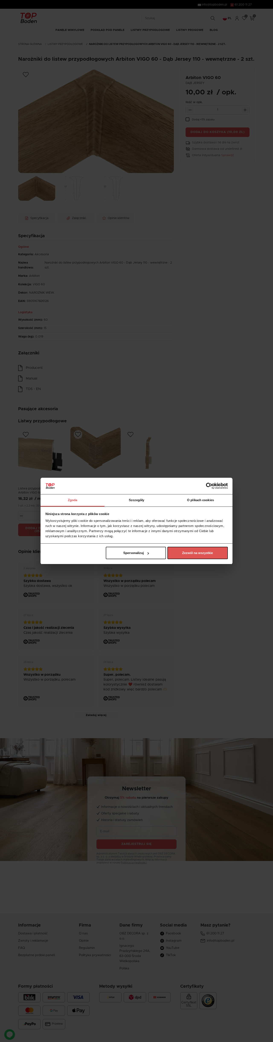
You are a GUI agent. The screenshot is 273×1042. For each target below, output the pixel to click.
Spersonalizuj (133, 553)
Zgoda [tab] (72, 500)
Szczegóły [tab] (136, 500)
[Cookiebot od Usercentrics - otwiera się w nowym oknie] (209, 486)
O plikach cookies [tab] (200, 500)
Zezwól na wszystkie (197, 553)
